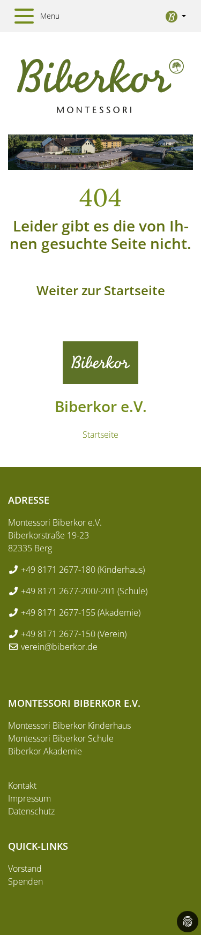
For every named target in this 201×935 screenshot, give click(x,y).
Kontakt (22, 785)
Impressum (29, 798)
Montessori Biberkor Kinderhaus (69, 725)
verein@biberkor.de (59, 647)
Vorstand (25, 868)
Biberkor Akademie (45, 751)
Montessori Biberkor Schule (61, 738)
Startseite (100, 434)
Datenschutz (31, 811)
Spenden (25, 881)
